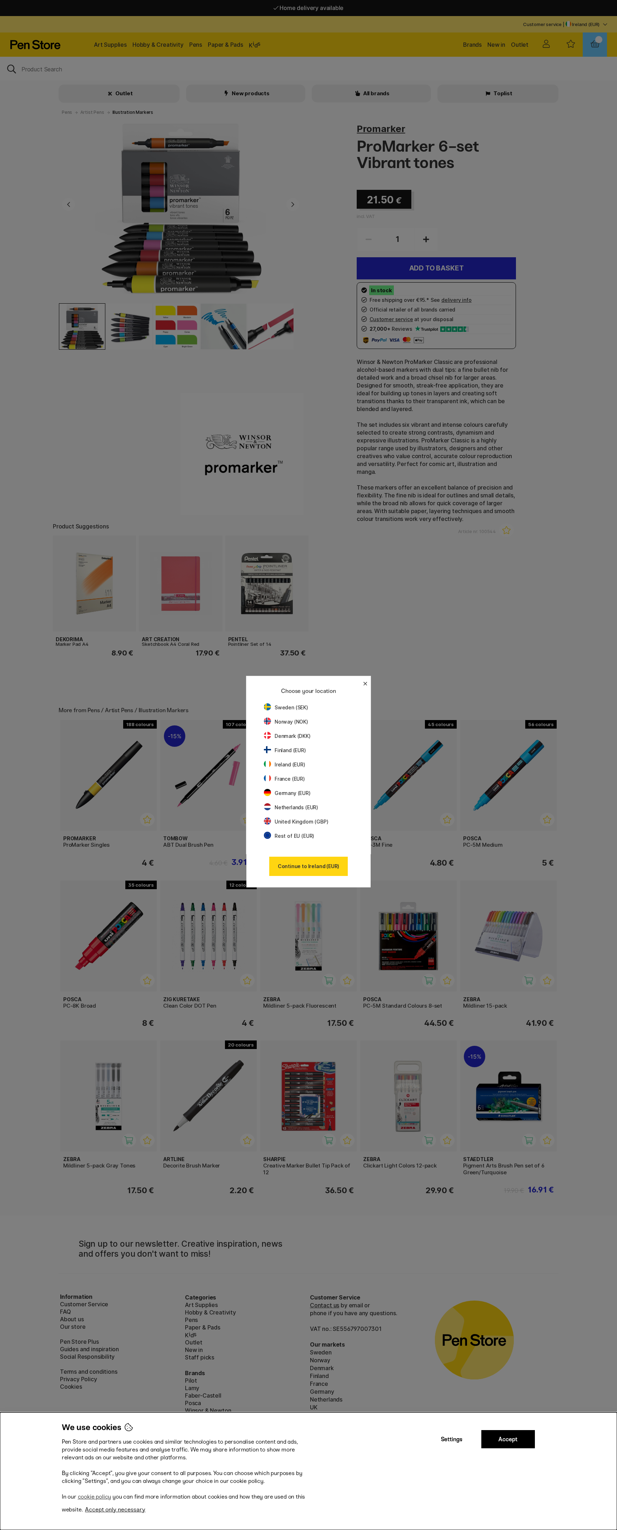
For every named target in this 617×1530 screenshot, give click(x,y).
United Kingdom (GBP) (301, 822)
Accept (507, 1439)
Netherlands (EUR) (296, 807)
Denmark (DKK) (293, 736)
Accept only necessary (115, 1509)
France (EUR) (290, 779)
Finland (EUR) (290, 750)
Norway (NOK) (291, 722)
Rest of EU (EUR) (294, 836)
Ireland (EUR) (290, 764)
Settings (451, 1439)
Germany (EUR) (293, 793)
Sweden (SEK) (291, 707)
